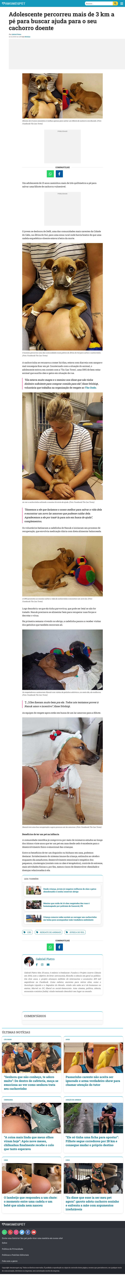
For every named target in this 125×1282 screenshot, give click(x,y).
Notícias (27, 37)
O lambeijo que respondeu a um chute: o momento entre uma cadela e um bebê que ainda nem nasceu (30, 1201)
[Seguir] (16, 1232)
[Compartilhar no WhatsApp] (50, 173)
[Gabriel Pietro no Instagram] (42, 964)
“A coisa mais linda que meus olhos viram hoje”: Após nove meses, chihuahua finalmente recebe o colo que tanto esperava (29, 1143)
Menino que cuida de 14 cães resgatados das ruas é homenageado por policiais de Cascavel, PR (66, 904)
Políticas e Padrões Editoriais (15, 1255)
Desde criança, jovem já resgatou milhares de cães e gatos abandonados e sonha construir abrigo (69, 890)
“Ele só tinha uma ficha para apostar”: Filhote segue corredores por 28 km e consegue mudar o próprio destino (92, 1141)
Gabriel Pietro (16, 34)
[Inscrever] (33, 1232)
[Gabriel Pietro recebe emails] (48, 964)
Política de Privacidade (12, 1249)
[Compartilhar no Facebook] (59, 173)
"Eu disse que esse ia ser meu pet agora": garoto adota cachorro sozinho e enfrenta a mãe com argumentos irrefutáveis (92, 1203)
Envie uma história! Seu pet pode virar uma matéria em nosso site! (32, 1238)
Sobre (4, 1242)
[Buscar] (115, 3)
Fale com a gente (9, 1261)
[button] (121, 3)
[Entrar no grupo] (4, 1232)
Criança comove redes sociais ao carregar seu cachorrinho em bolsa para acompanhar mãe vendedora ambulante (70, 918)
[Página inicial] (32, 3)
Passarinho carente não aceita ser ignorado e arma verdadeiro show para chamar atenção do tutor (93, 1081)
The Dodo (90, 387)
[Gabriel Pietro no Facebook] (37, 964)
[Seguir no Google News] (10, 1232)
